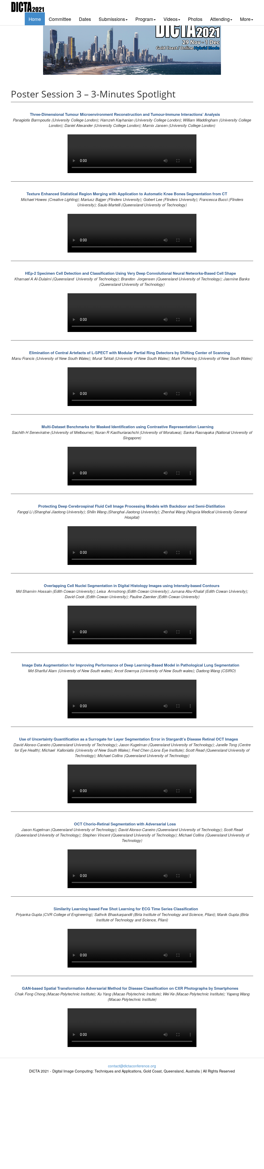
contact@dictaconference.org (132, 1065)
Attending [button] (220, 18)
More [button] (245, 18)
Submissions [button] (112, 18)
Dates (85, 18)
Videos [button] (170, 18)
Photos (195, 18)
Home (35, 18)
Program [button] (144, 18)
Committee (60, 18)
